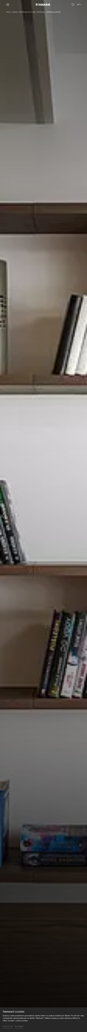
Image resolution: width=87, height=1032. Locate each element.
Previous (2, 516)
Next (84, 516)
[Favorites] (73, 4)
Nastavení (18, 1026)
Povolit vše (8, 1026)
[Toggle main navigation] (7, 4)
